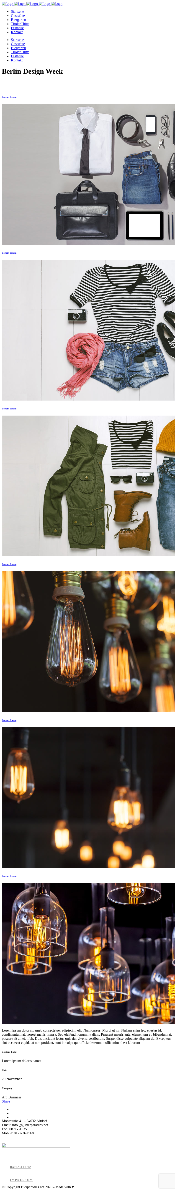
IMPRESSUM (21, 1180)
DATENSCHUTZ (20, 1167)
